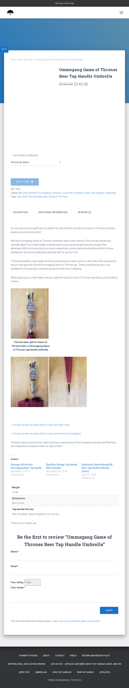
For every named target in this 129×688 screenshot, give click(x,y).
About (46, 655)
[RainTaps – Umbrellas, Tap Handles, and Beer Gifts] (11, 12)
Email (15, 566)
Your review (18, 587)
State (20, 60)
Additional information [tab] (52, 212)
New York (28, 60)
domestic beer (39, 196)
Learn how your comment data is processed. (76, 621)
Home (13, 60)
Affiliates (104, 672)
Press (73, 655)
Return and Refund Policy (96, 655)
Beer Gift (27, 196)
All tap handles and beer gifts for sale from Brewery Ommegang (47, 433)
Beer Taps (24, 672)
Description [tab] (20, 212)
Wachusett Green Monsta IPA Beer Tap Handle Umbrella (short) (97, 468)
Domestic (56, 193)
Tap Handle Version (25, 155)
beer (19, 196)
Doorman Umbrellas (73, 193)
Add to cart (22, 182)
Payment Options (28, 655)
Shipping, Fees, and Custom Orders (26, 664)
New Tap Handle (85, 672)
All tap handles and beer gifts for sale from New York (41, 425)
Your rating (18, 582)
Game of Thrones (57, 196)
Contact (59, 655)
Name (15, 551)
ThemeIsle (75, 680)
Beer (25, 193)
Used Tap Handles (62, 672)
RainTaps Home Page (64, 3)
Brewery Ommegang (39, 193)
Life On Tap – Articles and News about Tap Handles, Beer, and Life (86, 664)
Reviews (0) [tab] (84, 212)
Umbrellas (110, 193)
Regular (100, 193)
